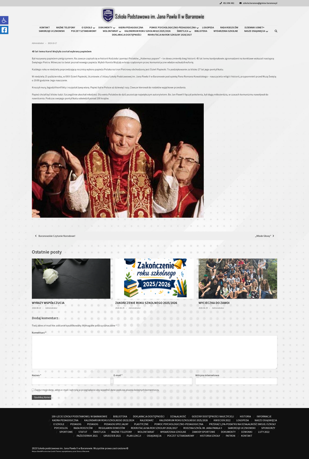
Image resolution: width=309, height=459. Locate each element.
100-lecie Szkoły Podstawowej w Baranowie (79, 416)
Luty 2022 (263, 431)
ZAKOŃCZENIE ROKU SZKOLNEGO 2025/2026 (146, 303)
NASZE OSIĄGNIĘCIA (254, 30)
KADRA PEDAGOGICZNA (131, 27)
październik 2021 (87, 435)
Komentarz (39, 332)
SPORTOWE (66, 431)
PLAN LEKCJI (134, 435)
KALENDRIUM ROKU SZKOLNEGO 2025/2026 (147, 30)
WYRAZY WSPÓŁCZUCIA (48, 303)
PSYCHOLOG (61, 428)
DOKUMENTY (105, 27)
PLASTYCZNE (141, 424)
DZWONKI (246, 431)
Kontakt (45, 27)
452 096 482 (228, 3)
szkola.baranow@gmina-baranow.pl (259, 3)
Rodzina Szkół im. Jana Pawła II (202, 428)
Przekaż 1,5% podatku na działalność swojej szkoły (242, 424)
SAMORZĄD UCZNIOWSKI (52, 30)
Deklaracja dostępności (126, 34)
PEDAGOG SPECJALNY (116, 424)
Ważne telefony (65, 27)
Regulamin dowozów (111, 428)
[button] (4, 20)
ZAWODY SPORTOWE (203, 431)
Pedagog (75, 424)
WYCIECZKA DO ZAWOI (214, 303)
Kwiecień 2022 (222, 420)
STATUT (83, 431)
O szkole (87, 27)
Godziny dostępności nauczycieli (213, 416)
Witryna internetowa (207, 375)
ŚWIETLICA (182, 30)
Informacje (264, 416)
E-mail (118, 375)
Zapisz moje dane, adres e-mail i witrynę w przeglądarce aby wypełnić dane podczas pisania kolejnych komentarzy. (96, 389)
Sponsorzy (268, 428)
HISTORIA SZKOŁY (210, 435)
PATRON (230, 435)
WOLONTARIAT (110, 30)
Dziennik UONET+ (254, 27)
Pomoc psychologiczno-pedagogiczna (173, 27)
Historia (245, 416)
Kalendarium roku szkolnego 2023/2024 (109, 420)
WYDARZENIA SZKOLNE (226, 30)
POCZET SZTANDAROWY (83, 30)
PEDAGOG (92, 424)
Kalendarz (147, 420)
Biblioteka (201, 30)
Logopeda (208, 27)
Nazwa (36, 375)
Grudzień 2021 (112, 435)
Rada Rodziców (229, 27)
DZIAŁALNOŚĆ (178, 416)
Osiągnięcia (154, 435)
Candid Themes (56, 451)
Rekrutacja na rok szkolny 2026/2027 (170, 34)
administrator (38, 43)
